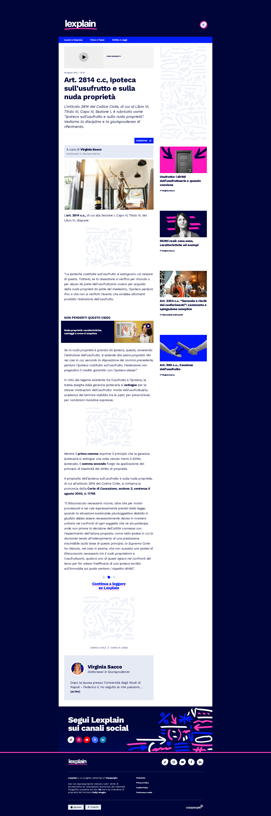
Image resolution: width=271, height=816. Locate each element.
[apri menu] (203, 24)
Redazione (140, 778)
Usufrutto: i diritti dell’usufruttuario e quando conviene (180, 181)
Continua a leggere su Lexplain (108, 586)
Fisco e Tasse (97, 40)
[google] (93, 807)
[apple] (76, 807)
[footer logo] (97, 762)
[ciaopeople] (194, 807)
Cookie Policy (142, 787)
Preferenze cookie (144, 792)
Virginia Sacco (105, 667)
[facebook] (191, 762)
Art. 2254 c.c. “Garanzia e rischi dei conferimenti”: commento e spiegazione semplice (183, 305)
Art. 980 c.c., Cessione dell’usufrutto (176, 367)
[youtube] (182, 762)
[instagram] (174, 762)
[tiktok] (165, 762)
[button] (71, 740)
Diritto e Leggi (119, 40)
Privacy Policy (142, 783)
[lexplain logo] (80, 25)
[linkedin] (200, 762)
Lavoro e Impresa (73, 40)
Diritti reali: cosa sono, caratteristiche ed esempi (179, 243)
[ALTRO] (75, 691)
